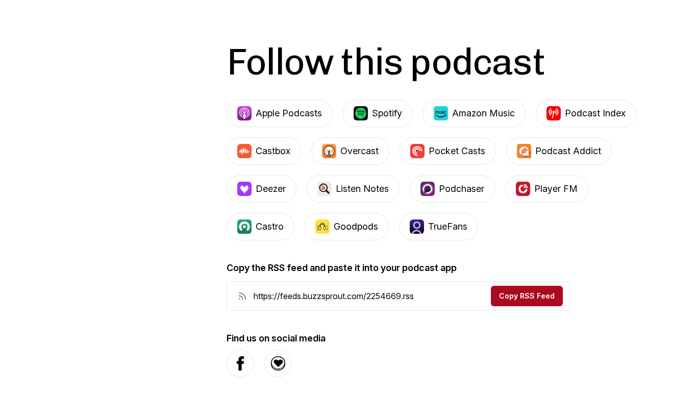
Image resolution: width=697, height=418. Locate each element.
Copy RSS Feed (527, 295)
